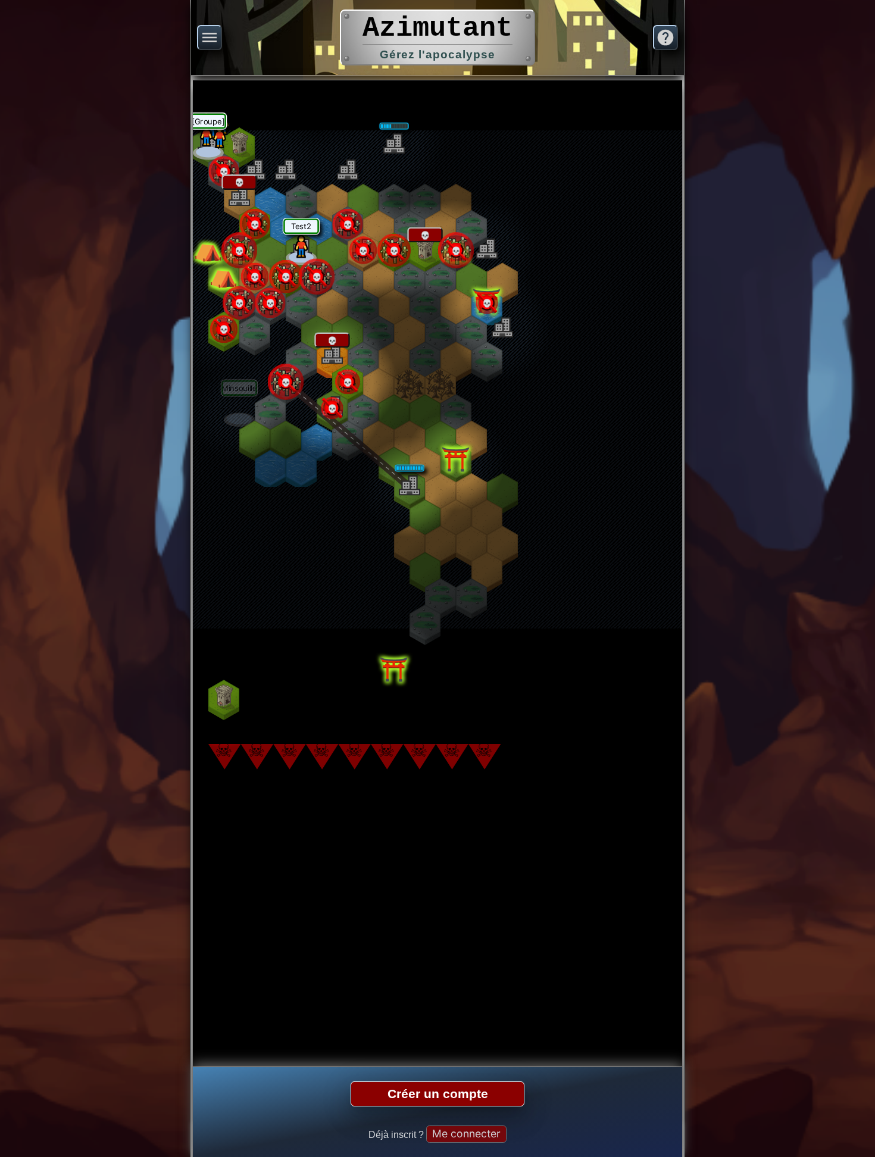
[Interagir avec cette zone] (208, 145)
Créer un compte (438, 1093)
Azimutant (437, 28)
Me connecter (466, 1133)
